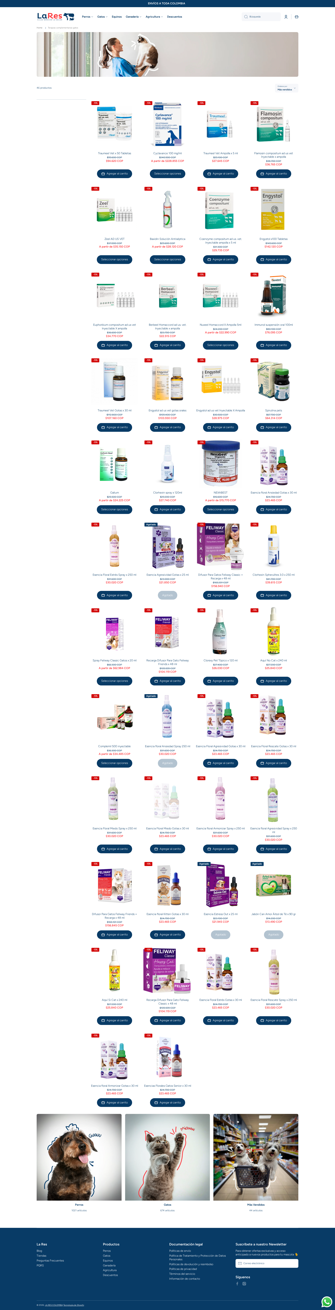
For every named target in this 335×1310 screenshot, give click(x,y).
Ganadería (109, 1265)
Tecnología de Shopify (73, 1305)
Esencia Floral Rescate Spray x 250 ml (274, 1000)
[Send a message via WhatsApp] (327, 1302)
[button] (296, 16)
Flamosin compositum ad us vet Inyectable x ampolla (273, 155)
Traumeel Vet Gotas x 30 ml (114, 410)
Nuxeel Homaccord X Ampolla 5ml (220, 324)
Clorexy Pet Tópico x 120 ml (220, 660)
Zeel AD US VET (115, 239)
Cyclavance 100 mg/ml (167, 153)
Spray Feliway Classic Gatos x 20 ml (114, 660)
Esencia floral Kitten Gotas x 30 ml (167, 914)
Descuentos (110, 1275)
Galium (114, 492)
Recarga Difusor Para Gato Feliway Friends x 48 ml (167, 662)
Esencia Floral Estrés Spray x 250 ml (114, 574)
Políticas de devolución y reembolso (191, 1264)
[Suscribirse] (294, 1263)
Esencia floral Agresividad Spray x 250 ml (273, 830)
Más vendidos (285, 89)
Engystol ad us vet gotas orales (167, 410)
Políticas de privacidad (183, 1269)
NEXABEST (221, 492)
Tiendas (41, 1255)
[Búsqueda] (245, 16)
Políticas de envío (180, 1250)
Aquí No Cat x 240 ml (273, 660)
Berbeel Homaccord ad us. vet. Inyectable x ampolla (167, 326)
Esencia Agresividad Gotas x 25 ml (168, 574)
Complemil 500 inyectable (114, 746)
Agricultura (110, 1270)
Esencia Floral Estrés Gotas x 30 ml (220, 1000)
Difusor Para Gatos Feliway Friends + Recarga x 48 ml (114, 915)
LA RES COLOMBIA (54, 1305)
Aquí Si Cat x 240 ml (114, 1000)
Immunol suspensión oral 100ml (274, 324)
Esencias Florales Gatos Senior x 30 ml (167, 1085)
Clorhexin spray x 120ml (167, 492)
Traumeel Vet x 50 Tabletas (114, 153)
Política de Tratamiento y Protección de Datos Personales (197, 1257)
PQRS (40, 1265)
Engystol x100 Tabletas (274, 239)
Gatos (106, 1255)
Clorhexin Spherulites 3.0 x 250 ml (274, 574)
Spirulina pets (273, 410)
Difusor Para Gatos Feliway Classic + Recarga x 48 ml (220, 576)
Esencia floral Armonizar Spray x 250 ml (220, 828)
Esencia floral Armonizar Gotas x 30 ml (114, 1085)
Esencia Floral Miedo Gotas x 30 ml (167, 828)
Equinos (108, 1260)
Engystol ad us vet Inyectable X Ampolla (220, 410)
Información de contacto (184, 1278)
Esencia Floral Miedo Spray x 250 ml (114, 828)
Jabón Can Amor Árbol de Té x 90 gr (273, 914)
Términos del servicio (182, 1273)
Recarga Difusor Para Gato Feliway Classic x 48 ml (167, 1001)
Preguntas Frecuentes (50, 1260)
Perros (107, 1250)
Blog (39, 1250)
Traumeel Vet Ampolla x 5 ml (220, 153)
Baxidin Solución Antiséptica (167, 239)
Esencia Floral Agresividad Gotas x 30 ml (220, 746)
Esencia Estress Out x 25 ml (220, 914)
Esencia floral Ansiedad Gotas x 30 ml (274, 492)
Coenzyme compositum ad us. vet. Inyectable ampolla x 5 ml (220, 240)
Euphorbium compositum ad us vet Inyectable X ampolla (114, 326)
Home (39, 28)
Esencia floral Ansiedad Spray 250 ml (167, 746)
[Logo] (56, 17)
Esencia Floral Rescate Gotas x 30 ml (273, 746)
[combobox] (261, 16)
